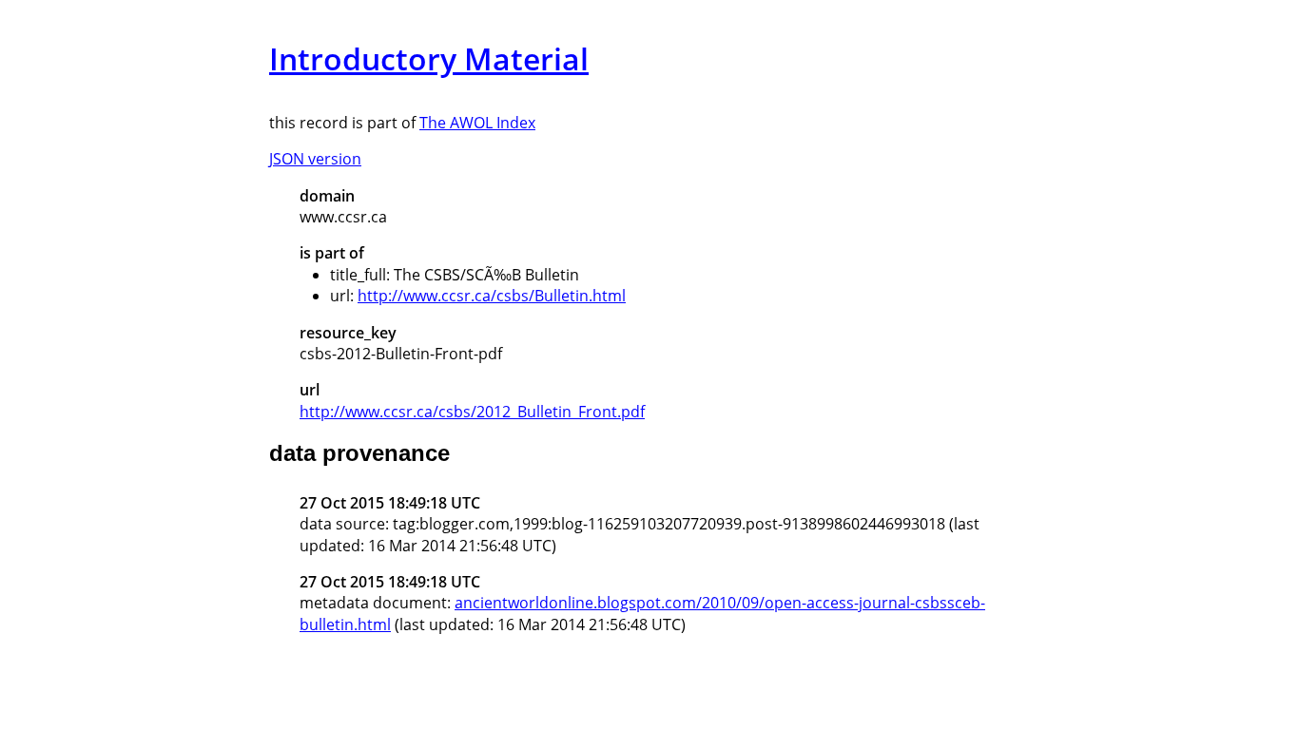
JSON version (315, 158)
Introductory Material (429, 58)
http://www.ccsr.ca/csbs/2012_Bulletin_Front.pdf (472, 411)
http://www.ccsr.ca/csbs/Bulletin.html (492, 295)
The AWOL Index (477, 122)
